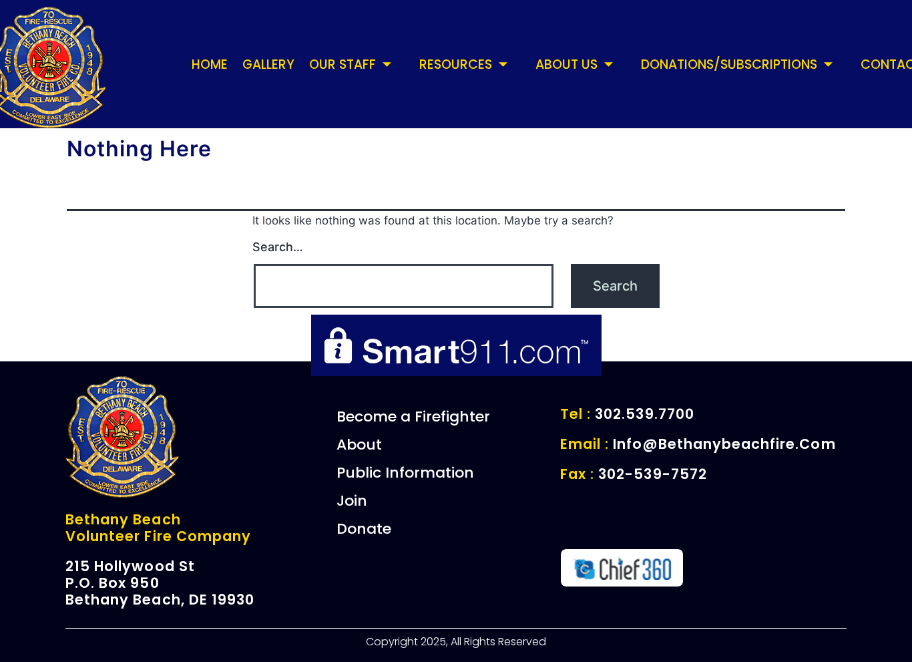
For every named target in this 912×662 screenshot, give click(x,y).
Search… (277, 247)
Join (351, 500)
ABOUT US (566, 64)
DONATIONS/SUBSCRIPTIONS (729, 64)
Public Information (405, 472)
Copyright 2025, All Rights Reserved (456, 641)
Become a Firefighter (413, 416)
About (359, 444)
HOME (210, 64)
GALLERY (268, 64)
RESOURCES (455, 64)
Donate (363, 528)
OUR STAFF (342, 64)
